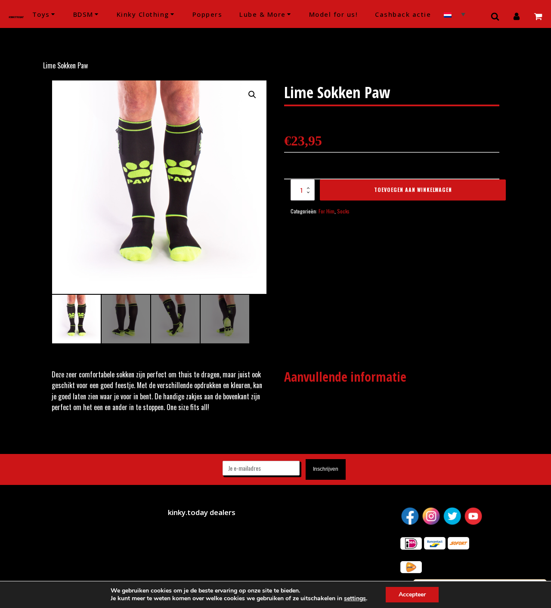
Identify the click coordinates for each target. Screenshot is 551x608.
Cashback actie (403, 14)
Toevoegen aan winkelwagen (413, 189)
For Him (326, 211)
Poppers (207, 14)
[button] (252, 94)
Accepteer (412, 594)
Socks (343, 211)
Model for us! (333, 14)
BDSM (83, 14)
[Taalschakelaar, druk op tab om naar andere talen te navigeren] (455, 14)
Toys (41, 14)
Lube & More (262, 14)
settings (355, 598)
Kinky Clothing (143, 14)
